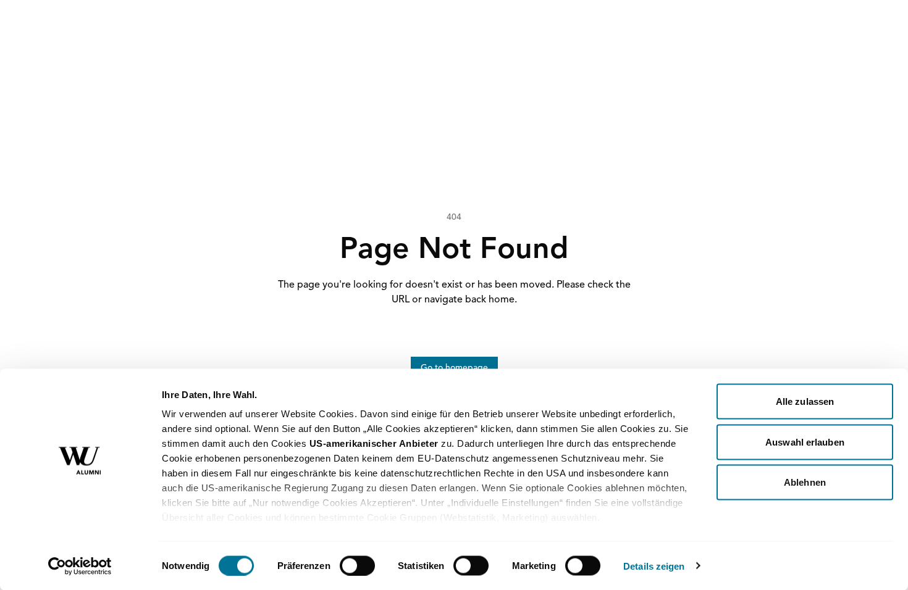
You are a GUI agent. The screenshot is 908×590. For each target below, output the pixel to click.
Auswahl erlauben (804, 441)
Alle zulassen (805, 401)
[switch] (357, 565)
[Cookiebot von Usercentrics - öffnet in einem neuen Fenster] (80, 566)
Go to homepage (454, 368)
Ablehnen (805, 482)
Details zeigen (653, 565)
